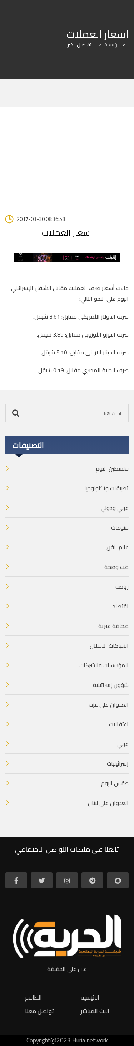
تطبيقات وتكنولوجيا (106, 488)
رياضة (122, 586)
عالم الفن (117, 547)
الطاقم (33, 997)
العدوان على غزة (109, 704)
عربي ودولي (115, 507)
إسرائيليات (118, 763)
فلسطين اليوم (112, 468)
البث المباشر (95, 1011)
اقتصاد (121, 606)
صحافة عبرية (113, 625)
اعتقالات (119, 724)
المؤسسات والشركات (104, 665)
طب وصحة (116, 566)
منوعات (120, 527)
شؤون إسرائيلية (111, 684)
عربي (123, 743)
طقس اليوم (115, 783)
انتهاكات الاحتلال (109, 645)
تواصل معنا (39, 1011)
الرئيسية (109, 44)
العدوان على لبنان (108, 802)
